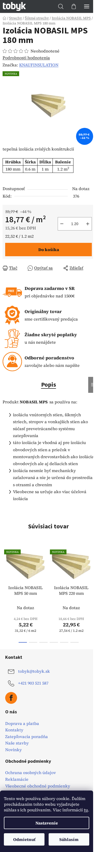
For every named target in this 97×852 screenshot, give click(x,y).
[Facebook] (11, 698)
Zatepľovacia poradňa (26, 736)
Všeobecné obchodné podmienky (37, 786)
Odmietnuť (24, 839)
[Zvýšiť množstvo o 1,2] (88, 223)
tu (86, 810)
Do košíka (48, 249)
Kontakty (14, 730)
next (91, 568)
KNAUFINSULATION (38, 65)
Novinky (13, 750)
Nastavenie (46, 823)
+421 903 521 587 (33, 683)
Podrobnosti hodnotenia (26, 57)
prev (5, 568)
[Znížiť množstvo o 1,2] (62, 223)
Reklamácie (16, 779)
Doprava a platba (22, 723)
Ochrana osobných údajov (30, 772)
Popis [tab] (48, 384)
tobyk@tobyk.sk (34, 671)
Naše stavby (17, 743)
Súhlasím (69, 839)
